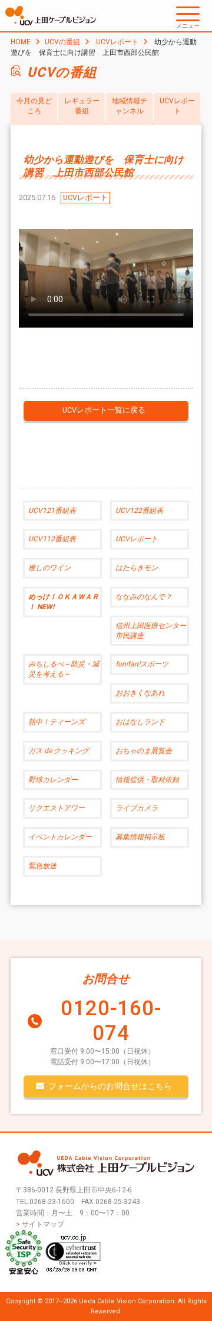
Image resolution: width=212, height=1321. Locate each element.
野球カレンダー (53, 780)
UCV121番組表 (52, 510)
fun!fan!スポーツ (141, 664)
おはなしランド (140, 722)
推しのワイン (49, 568)
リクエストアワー (56, 808)
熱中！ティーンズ (56, 722)
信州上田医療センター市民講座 (150, 631)
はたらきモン (136, 568)
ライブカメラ (136, 808)
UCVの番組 (62, 42)
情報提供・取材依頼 (147, 780)
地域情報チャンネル (129, 106)
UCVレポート (117, 42)
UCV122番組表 (139, 510)
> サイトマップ (40, 1224)
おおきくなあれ (140, 693)
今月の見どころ (34, 106)
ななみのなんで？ (143, 597)
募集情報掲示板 (140, 837)
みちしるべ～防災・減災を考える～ (63, 669)
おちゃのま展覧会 (143, 751)
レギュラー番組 (82, 106)
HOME (21, 42)
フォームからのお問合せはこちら (110, 1086)
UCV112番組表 (52, 539)
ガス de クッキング (58, 751)
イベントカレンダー (60, 837)
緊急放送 (42, 866)
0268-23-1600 (51, 1202)
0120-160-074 (111, 1020)
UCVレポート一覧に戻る (103, 410)
